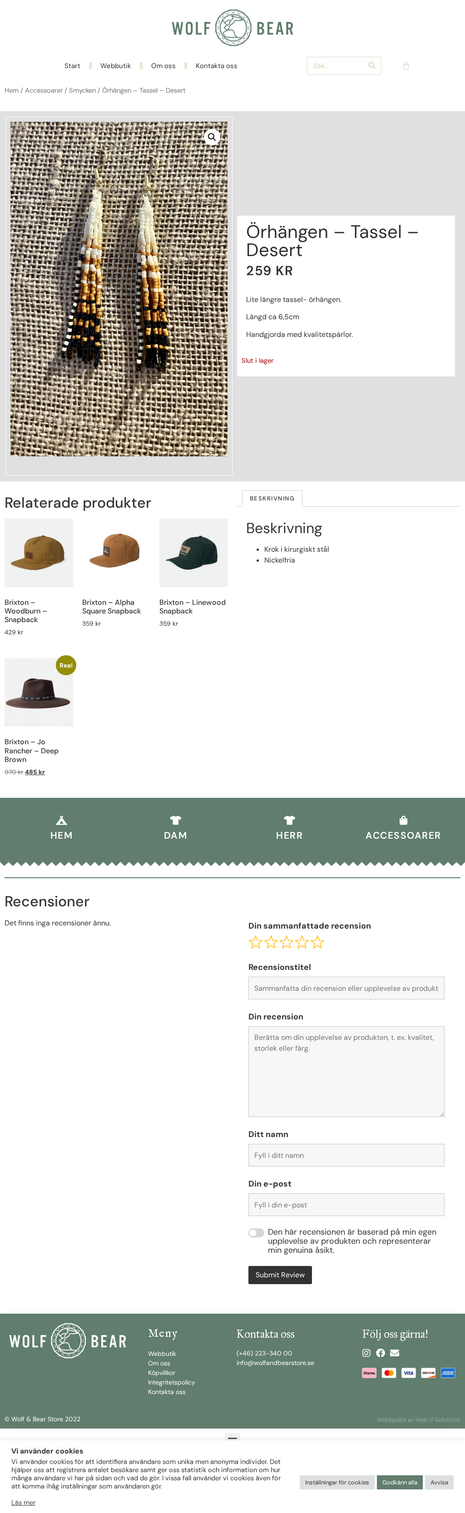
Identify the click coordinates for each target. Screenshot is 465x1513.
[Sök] (372, 65)
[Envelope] (394, 1353)
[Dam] (175, 820)
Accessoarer (44, 90)
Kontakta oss (216, 65)
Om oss (163, 65)
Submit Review (280, 1275)
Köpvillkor (161, 1373)
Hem (12, 90)
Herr (289, 835)
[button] (212, 137)
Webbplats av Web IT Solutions (418, 1420)
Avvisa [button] (439, 1482)
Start (72, 65)
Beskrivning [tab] (272, 498)
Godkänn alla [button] (399, 1482)
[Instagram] (366, 1353)
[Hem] (61, 820)
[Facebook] (380, 1353)
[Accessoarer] (403, 820)
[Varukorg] (406, 66)
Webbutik (115, 65)
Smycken (82, 90)
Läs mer (23, 1502)
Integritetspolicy (171, 1382)
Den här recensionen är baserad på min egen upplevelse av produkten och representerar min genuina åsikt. (352, 1241)
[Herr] (289, 820)
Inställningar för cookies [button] (337, 1482)
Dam (176, 835)
